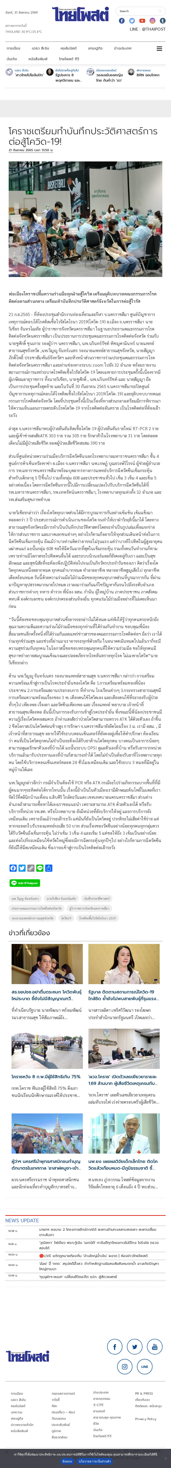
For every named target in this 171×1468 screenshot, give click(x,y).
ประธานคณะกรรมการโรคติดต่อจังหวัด (36, 908)
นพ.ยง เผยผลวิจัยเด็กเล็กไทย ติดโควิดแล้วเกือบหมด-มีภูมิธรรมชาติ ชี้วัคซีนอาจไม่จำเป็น (123, 1168)
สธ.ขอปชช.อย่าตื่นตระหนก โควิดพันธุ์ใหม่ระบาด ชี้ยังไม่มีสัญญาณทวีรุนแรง (46, 999)
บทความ (16, 1412)
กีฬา (54, 1406)
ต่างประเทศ (122, 48)
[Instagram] (152, 21)
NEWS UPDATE (22, 1220)
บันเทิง (12, 59)
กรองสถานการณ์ (63, 1393)
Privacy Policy (146, 1419)
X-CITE (98, 1405)
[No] (165, 1458)
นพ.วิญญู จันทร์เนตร (25, 898)
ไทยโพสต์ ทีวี (69, 59)
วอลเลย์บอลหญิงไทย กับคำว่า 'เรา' (109, 77)
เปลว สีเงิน (40, 48)
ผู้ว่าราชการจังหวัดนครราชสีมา (89, 908)
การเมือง (13, 48)
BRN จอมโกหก (148, 75)
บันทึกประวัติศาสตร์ (97, 898)
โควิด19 (66, 918)
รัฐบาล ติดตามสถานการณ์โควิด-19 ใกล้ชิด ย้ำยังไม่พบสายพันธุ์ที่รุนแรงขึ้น (122, 999)
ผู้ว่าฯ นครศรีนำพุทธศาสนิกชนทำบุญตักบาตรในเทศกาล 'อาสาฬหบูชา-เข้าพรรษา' (46, 1168)
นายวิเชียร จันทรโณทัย (61, 898)
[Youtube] (142, 21)
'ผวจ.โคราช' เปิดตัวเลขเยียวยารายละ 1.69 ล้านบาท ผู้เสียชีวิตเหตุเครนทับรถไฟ (122, 1083)
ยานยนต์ (99, 1411)
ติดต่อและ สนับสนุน (148, 1406)
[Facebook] (122, 21)
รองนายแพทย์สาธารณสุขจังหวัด (32, 918)
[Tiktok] (163, 21)
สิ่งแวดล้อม (59, 1437)
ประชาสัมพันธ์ (61, 1425)
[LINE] (144, 1366)
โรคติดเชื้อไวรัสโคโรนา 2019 (97, 918)
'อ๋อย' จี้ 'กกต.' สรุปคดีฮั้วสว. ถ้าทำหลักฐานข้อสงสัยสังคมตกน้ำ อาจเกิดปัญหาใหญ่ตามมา (99, 1266)
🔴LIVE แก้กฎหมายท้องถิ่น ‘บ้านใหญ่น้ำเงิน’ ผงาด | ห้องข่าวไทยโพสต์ (93, 1256)
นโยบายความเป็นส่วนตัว (95, 1461)
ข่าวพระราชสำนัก (22, 1425)
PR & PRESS (144, 1393)
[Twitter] (132, 21)
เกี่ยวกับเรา (142, 1400)
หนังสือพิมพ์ (37, 59)
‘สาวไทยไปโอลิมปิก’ (29, 75)
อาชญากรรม (101, 1398)
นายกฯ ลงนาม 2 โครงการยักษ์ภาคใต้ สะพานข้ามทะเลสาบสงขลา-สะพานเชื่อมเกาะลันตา (98, 1232)
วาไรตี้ (56, 1400)
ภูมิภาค (56, 1431)
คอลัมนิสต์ (69, 48)
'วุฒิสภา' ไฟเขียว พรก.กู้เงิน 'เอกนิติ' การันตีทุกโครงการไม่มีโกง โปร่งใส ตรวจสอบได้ (99, 1245)
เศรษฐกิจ (95, 48)
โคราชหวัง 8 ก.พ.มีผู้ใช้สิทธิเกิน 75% (46, 1076)
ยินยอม (67, 1461)
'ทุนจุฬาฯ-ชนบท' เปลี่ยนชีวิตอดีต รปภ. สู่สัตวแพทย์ (78, 1277)
